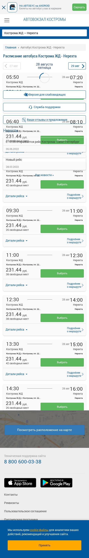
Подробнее (73, 196)
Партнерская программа (21, 519)
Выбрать (62, 184)
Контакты (11, 494)
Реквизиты (11, 503)
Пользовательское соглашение (25, 511)
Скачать (79, 7)
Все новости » (44, 175)
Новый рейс (14, 160)
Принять (45, 545)
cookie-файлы (39, 530)
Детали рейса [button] (15, 196)
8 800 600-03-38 (22, 461)
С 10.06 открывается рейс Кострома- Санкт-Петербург (42, 142)
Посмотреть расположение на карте (44, 430)
